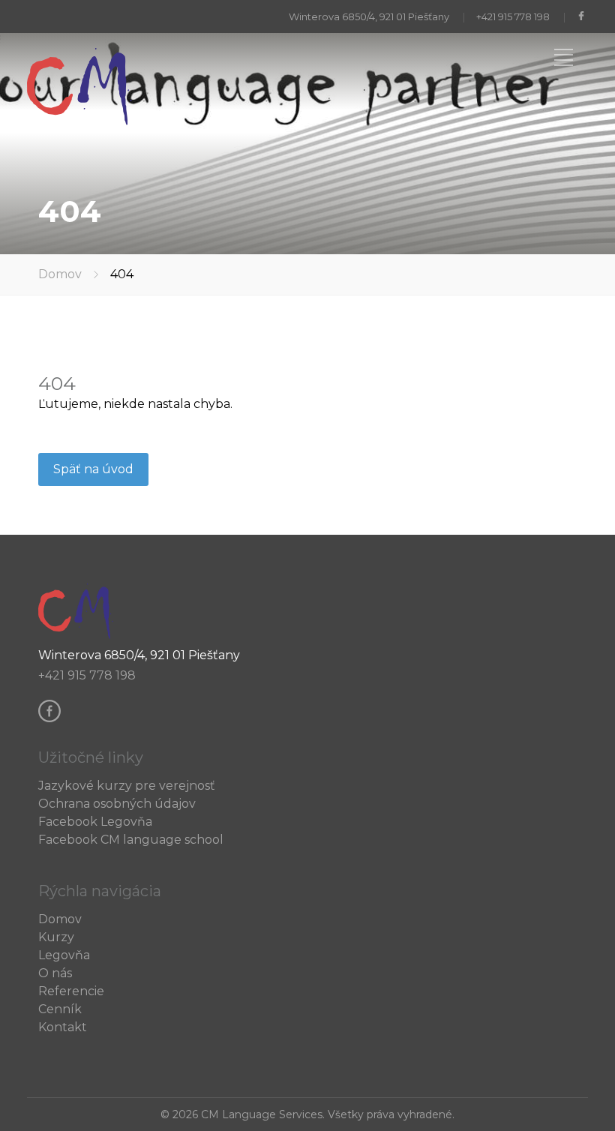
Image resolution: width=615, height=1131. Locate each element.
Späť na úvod (93, 469)
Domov (60, 274)
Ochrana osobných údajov (117, 803)
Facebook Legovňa (95, 821)
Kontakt (62, 1027)
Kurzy (56, 937)
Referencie (71, 991)
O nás (55, 973)
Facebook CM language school (131, 839)
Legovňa (64, 955)
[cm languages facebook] (582, 16)
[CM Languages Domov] (79, 121)
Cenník (60, 1009)
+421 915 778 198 (513, 16)
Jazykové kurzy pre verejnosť (126, 785)
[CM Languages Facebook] (53, 718)
